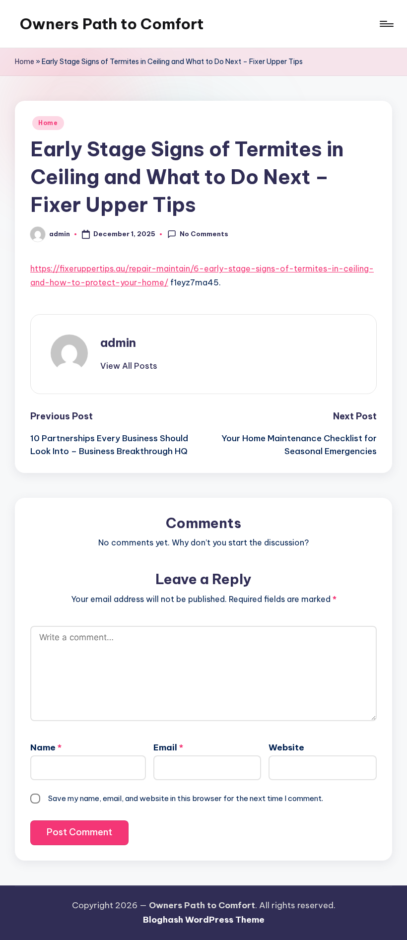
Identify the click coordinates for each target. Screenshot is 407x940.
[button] (128, 366)
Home (24, 61)
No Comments (204, 234)
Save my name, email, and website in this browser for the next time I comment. (185, 798)
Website (286, 747)
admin (118, 342)
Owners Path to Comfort (112, 23)
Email (168, 747)
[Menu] (386, 23)
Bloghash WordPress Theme (204, 919)
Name (46, 747)
